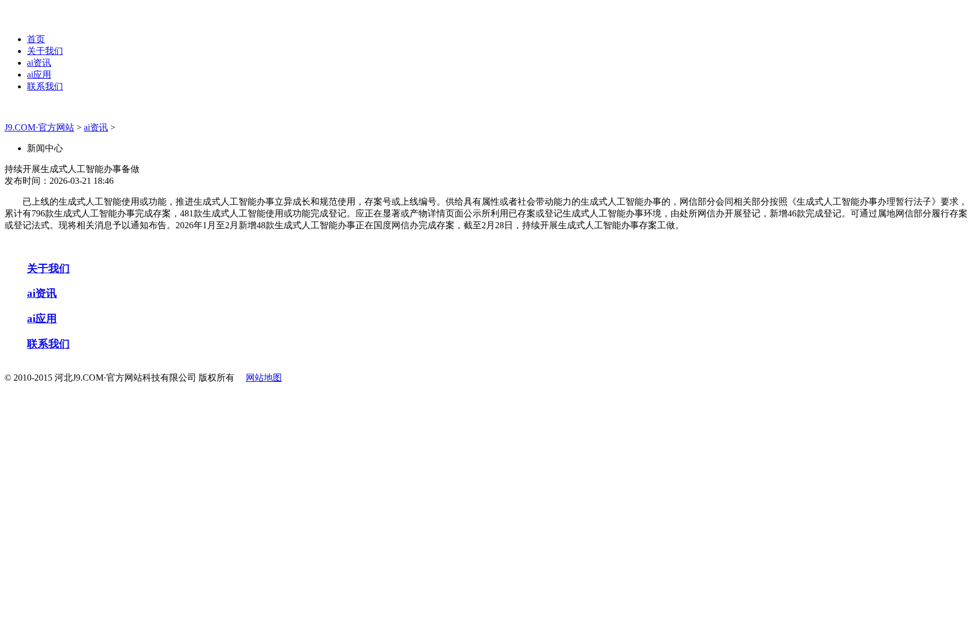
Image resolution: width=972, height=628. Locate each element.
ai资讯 (39, 62)
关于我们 (45, 51)
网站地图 (264, 377)
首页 (36, 39)
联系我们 (45, 86)
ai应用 (39, 74)
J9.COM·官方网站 (39, 127)
